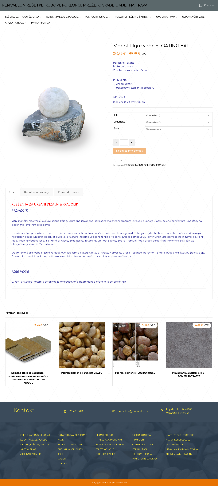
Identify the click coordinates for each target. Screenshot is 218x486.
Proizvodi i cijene (68, 192)
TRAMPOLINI (138, 440)
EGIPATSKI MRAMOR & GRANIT (72, 435)
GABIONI (62, 459)
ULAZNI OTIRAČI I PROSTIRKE (180, 435)
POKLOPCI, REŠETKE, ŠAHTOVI (34, 445)
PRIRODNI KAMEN (133, 165)
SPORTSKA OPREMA (105, 454)
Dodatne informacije (36, 192)
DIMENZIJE (119, 122)
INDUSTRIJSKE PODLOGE (178, 440)
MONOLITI (161, 165)
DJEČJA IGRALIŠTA (141, 435)
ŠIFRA (116, 129)
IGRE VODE (149, 165)
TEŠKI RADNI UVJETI (175, 445)
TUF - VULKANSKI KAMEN (70, 449)
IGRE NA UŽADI (139, 449)
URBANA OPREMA (104, 435)
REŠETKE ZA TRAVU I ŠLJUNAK (34, 435)
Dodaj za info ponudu (129, 151)
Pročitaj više (83, 388)
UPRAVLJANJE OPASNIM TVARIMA (182, 449)
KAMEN (61, 440)
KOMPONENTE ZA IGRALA (144, 459)
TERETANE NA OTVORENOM (110, 445)
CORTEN (62, 464)
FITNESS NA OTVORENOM (109, 440)
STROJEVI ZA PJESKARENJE (179, 454)
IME (115, 115)
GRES (60, 454)
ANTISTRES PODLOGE (143, 445)
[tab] (12, 192)
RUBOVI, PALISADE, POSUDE (33, 440)
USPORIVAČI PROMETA (30, 454)
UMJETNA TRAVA (27, 449)
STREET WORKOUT (105, 449)
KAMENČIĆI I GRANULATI (70, 445)
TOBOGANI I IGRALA (142, 454)
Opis (12, 192)
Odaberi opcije (28, 388)
